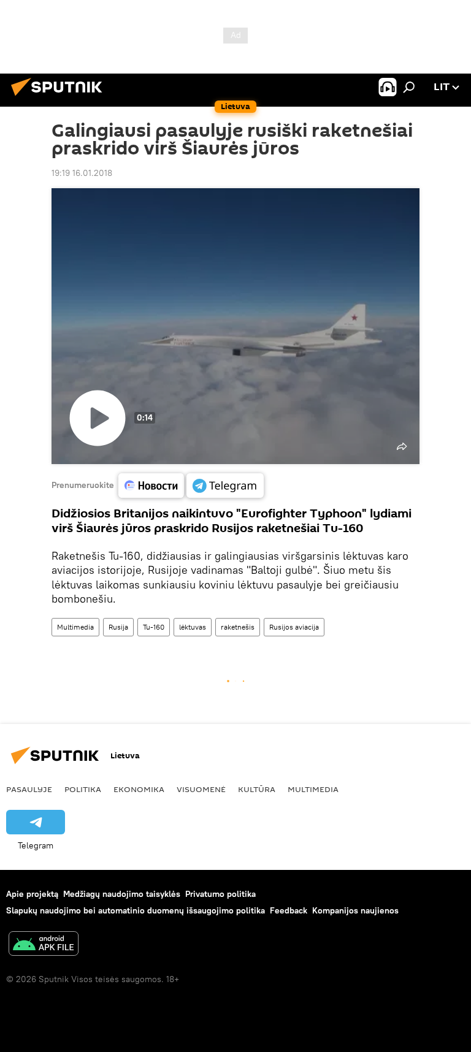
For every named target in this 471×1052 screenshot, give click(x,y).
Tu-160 (153, 626)
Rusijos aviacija (294, 626)
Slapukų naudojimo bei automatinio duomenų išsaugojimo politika (135, 910)
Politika (82, 789)
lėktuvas (192, 626)
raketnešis (238, 626)
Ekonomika (138, 789)
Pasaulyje (29, 789)
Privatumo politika (220, 893)
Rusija (118, 626)
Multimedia (75, 626)
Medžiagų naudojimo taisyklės (121, 893)
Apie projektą (32, 893)
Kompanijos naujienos (355, 910)
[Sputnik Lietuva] (60, 97)
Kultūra (256, 789)
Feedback (288, 910)
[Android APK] (43, 945)
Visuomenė (201, 789)
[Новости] (151, 485)
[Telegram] (225, 485)
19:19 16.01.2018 (82, 172)
